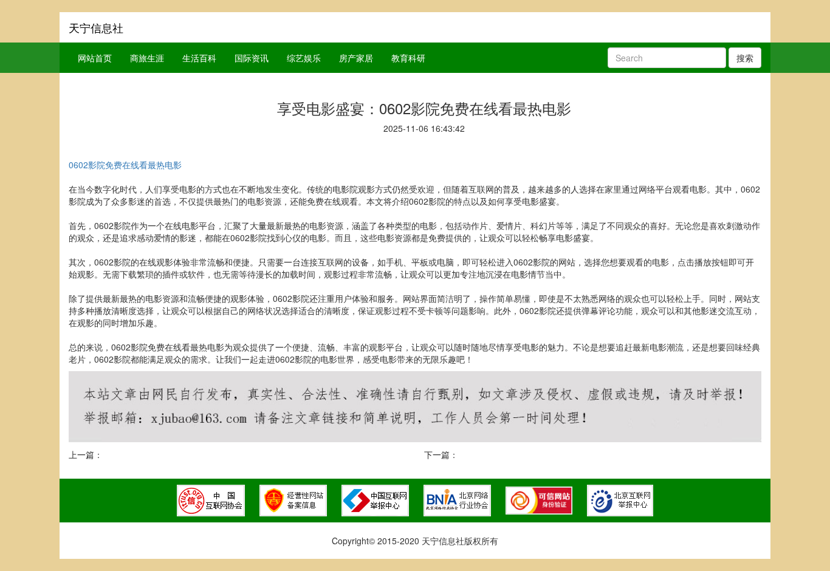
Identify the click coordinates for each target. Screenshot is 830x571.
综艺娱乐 (304, 58)
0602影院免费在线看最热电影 (125, 165)
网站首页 (95, 58)
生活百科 (199, 58)
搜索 (744, 58)
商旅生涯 (147, 58)
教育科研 (408, 58)
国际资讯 (252, 58)
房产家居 (356, 58)
